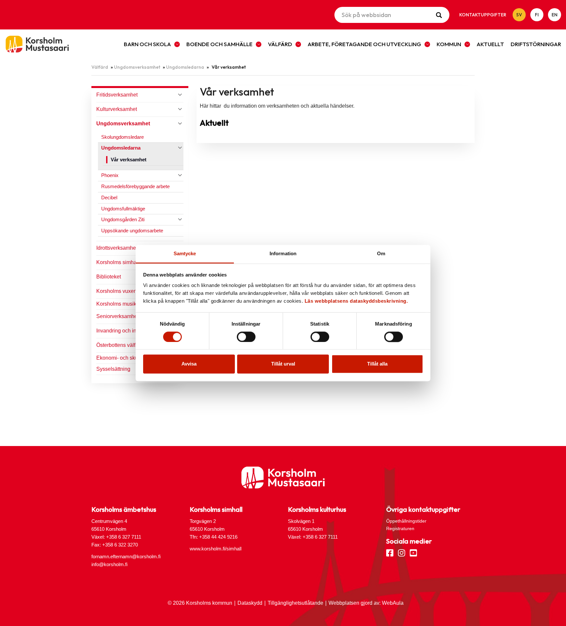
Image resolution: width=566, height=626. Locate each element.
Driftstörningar (536, 44)
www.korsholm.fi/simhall (215, 548)
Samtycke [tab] (185, 253)
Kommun (449, 44)
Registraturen (400, 528)
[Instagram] (401, 552)
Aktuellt (490, 44)
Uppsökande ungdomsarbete (132, 230)
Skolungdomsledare (122, 137)
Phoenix (110, 175)
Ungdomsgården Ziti (122, 219)
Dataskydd (249, 603)
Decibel (109, 197)
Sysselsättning (113, 369)
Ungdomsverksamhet (137, 67)
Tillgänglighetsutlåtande (295, 603)
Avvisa (189, 364)
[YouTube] (413, 552)
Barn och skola (147, 44)
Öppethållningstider (406, 521)
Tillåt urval (283, 364)
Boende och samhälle (219, 44)
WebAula (393, 603)
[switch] (246, 336)
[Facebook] (389, 552)
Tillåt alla (377, 364)
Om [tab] (381, 253)
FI (537, 15)
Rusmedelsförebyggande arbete (135, 186)
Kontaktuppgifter (482, 15)
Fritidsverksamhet (117, 95)
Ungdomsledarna (185, 67)
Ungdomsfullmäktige (123, 208)
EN (554, 15)
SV (519, 15)
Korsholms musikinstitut (123, 304)
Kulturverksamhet (116, 109)
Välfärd (280, 44)
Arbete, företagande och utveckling (364, 44)
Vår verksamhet (128, 159)
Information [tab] (283, 253)
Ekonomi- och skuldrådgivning (131, 358)
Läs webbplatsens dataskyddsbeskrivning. (356, 301)
